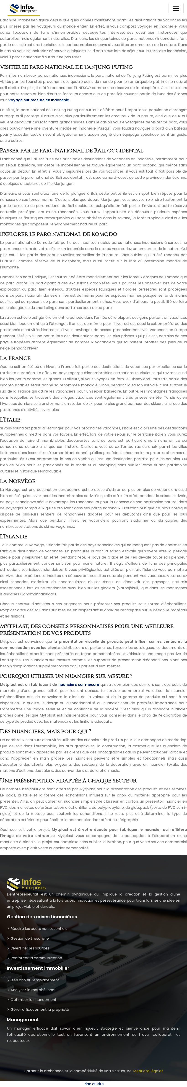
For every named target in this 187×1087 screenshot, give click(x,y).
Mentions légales (148, 1071)
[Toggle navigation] (176, 8)
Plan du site (93, 1084)
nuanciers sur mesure (78, 684)
